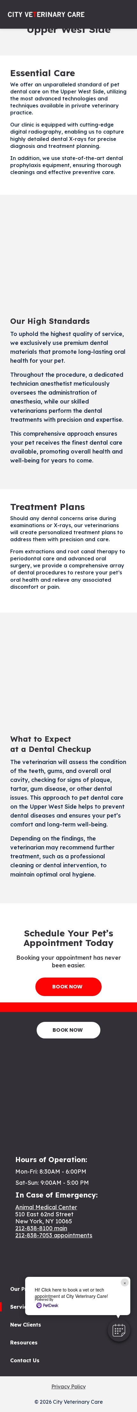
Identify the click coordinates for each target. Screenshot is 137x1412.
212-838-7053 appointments (53, 1235)
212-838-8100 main (41, 1228)
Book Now (67, 986)
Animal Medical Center (46, 1207)
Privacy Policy (68, 1386)
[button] (119, 1330)
